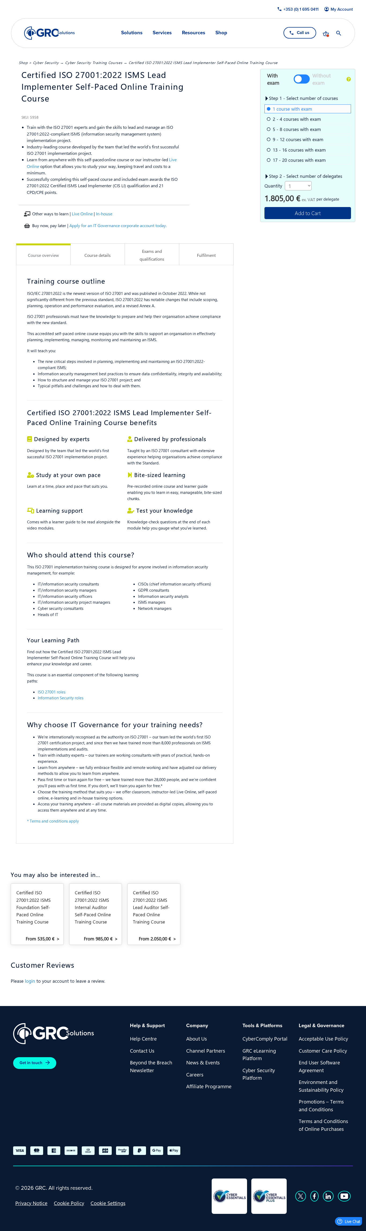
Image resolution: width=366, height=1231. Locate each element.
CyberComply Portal (264, 1038)
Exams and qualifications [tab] (152, 255)
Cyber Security (46, 62)
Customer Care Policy (323, 1050)
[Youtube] (344, 1196)
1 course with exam (292, 109)
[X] (300, 1196)
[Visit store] (326, 33)
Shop (221, 32)
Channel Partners (205, 1050)
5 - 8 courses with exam (297, 129)
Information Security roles (60, 697)
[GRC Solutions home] (68, 1033)
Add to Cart (308, 212)
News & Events (203, 1062)
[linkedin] (328, 1196)
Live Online (82, 213)
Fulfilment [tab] (206, 255)
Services (162, 32)
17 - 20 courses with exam (299, 160)
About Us (196, 1038)
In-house (104, 213)
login (30, 981)
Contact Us (142, 1050)
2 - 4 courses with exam (297, 119)
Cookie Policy (69, 1202)
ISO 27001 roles (51, 692)
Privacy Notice (31, 1202)
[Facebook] (314, 1196)
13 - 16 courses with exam (299, 150)
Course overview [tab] (43, 255)
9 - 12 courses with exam (298, 139)
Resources (193, 32)
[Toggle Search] (338, 33)
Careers (194, 1074)
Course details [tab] (97, 255)
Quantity (273, 186)
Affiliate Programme (208, 1086)
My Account (342, 9)
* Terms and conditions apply (53, 821)
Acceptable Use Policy (323, 1038)
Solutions (132, 32)
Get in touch (31, 1063)
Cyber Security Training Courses (93, 62)
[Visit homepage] (49, 33)
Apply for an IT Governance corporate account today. (118, 225)
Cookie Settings (108, 1202)
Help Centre (143, 1038)
